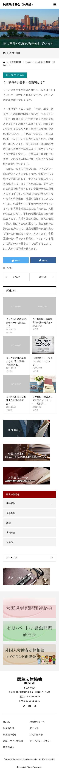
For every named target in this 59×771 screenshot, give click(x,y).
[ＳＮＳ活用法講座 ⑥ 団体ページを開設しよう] (16, 306)
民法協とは (8, 728)
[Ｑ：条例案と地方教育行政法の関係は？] (43, 306)
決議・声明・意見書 (13, 741)
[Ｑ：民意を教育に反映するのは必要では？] (16, 384)
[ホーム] (4, 62)
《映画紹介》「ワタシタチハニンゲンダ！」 (42, 361)
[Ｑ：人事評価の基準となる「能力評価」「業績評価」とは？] (16, 345)
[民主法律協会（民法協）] (18, 4)
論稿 (8, 523)
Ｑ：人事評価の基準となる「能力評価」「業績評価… (16, 361)
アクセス (34, 728)
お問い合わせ (36, 734)
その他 (21, 75)
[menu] (54, 4)
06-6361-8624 (33, 696)
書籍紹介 (10, 532)
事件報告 (10, 503)
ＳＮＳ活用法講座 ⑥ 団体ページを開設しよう (16, 322)
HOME (6, 721)
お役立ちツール (37, 721)
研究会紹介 (8, 747)
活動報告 (10, 513)
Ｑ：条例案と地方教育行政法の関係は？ (42, 321)
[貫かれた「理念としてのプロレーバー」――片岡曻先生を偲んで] (43, 384)
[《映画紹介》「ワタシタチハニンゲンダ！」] (43, 345)
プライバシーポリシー (41, 741)
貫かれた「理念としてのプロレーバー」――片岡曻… (42, 400)
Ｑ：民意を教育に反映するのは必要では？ (16, 400)
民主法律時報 (9, 734)
